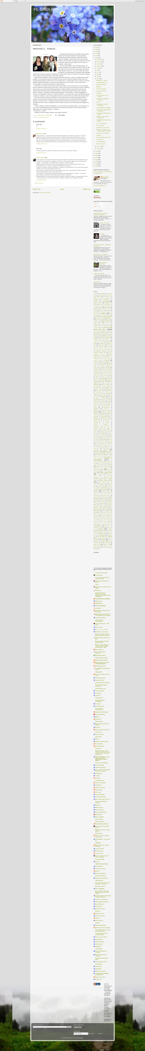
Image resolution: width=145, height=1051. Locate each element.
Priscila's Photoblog (100, 873)
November (99, 61)
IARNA (109, 415)
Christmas (96, 334)
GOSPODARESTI (106, 407)
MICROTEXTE (97, 446)
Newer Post (37, 189)
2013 (96, 155)
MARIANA (104, 439)
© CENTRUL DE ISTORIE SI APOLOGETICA (102, 974)
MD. (97, 443)
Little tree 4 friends (100, 787)
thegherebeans (99, 939)
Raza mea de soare (100, 886)
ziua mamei (97, 547)
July (98, 70)
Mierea (102, 446)
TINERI (104, 527)
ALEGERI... (99, 135)
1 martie (95, 293)
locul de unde (98, 789)
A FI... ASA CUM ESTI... (102, 123)
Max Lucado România (100, 812)
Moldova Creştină (99, 821)
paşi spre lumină (99, 848)
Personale (106, 467)
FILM (104, 398)
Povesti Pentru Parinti (105, 480)
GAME (109, 402)
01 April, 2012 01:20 (41, 152)
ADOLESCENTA (102, 295)
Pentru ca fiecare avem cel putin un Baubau (102, 856)
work (103, 545)
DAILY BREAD (106, 367)
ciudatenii (96, 339)
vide (111, 538)
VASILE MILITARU (100, 538)
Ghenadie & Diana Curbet (101, 741)
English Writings (108, 390)
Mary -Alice (102, 440)
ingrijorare (108, 421)
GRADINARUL (106, 408)
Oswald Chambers (101, 463)
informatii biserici (98, 421)
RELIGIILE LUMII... (105, 495)
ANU (95, 307)
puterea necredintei (104, 223)
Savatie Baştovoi (99, 904)
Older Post (86, 189)
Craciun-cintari (97, 361)
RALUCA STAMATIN (98, 492)
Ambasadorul (98, 601)
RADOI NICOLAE (106, 491)
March (98, 78)
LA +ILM (97, 775)
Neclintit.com (98, 833)
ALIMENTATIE (106, 299)
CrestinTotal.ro (99, 697)
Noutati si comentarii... (103, 459)
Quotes (96, 491)
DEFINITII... (96, 378)
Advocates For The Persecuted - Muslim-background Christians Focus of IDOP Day (103, 594)
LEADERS (100, 436)
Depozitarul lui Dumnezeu (101, 712)
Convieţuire (98, 693)
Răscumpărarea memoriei (101, 901)
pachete (109, 463)
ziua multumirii (105, 547)
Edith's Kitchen (99, 721)
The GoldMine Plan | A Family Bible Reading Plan (102, 930)
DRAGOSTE (107, 387)
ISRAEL (108, 430)
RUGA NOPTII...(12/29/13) (104, 263)
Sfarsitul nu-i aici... (100, 913)
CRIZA (95, 364)
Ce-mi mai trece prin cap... (43, 117)
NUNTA (100, 461)
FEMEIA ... (98, 398)
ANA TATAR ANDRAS (100, 605)
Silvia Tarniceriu (104, 515)
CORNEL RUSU (97, 358)
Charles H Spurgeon (108, 331)
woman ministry (97, 545)
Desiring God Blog (100, 714)
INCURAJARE (97, 419)
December (99, 59)
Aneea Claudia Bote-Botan (104, 305)
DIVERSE (96, 384)
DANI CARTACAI (108, 369)
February (99, 146)
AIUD (110, 296)
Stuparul (95, 524)
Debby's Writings (106, 377)
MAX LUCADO (103, 442)
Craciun (106, 360)
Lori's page (98, 792)
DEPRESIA (102, 378)
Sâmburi (97, 922)
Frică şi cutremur (99, 734)
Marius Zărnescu (99, 809)
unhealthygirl (98, 948)
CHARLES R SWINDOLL (100, 332)
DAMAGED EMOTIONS (98, 369)
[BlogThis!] (60, 115)
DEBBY (97, 377)
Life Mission (98, 785)
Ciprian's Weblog (99, 690)
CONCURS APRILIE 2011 (104, 346)
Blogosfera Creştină (100, 655)
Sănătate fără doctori (100, 925)
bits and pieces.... (99, 649)
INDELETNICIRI (106, 419)
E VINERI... (99, 93)
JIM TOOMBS (102, 433)
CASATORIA (103, 325)
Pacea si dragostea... (101, 143)
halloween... (96, 410)
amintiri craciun (98, 302)
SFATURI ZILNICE (107, 513)
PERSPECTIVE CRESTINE (101, 864)
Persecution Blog (99, 859)
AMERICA (96, 301)
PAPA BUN (97, 842)
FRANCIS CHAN (97, 402)
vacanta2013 (101, 535)
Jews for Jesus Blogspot (101, 762)
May (98, 74)
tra (94, 529)
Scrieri (104, 510)
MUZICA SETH (108, 451)
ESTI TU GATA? (100, 125)
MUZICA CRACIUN (98, 451)
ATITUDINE (96, 310)
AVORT (109, 310)
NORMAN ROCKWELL (106, 453)
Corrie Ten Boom (106, 358)
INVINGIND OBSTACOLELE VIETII (102, 427)
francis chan (98, 732)
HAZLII (96, 412)
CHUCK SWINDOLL (104, 334)
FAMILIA (95, 395)
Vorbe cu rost (97, 544)
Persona (97, 861)
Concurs (107, 340)
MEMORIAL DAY (103, 443)
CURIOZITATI (102, 366)
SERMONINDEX (102, 512)
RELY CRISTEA (97, 497)
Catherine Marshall (98, 327)
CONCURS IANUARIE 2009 (103, 351)
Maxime (110, 442)
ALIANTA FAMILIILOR (105, 298)
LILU (105, 436)
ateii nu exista (98, 627)
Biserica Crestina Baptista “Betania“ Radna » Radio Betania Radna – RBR (102, 646)
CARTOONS (103, 324)
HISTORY (108, 413)
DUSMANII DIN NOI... (101, 84)
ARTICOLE (96, 308)
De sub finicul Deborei (107, 375)
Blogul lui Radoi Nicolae (101, 660)
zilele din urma (109, 545)
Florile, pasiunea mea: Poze (102, 729)
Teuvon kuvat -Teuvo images (102, 927)
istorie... (95, 431)
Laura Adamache (99, 780)
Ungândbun (98, 946)
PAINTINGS (104, 464)
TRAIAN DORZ (102, 530)
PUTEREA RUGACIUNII (102, 489)
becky (95, 311)
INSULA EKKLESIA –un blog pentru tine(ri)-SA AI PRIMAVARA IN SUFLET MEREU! (102, 758)
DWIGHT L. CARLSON (99, 389)
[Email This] (58, 115)
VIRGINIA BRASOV (105, 541)
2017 (96, 55)
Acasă (96, 584)
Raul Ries (103, 494)
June (98, 72)
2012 (96, 157)
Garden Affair (96, 404)
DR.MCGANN (98, 387)
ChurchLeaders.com (100, 688)
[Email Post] (55, 115)
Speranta (97, 918)
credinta (102, 363)
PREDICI (102, 485)
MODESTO (101, 448)
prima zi (97, 871)
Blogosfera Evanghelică (101, 657)
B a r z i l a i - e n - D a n (101, 629)
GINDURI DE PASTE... (101, 91)
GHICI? (109, 404)
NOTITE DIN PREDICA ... (103, 454)
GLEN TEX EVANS (106, 405)
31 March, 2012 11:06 (41, 143)
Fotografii (109, 401)
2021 (96, 47)
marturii (96, 440)
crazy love (104, 361)
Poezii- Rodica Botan (106, 472)
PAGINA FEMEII (97, 464)
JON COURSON (101, 434)
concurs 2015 (102, 345)
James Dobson (105, 431)
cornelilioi (97, 695)
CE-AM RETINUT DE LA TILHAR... (102, 96)
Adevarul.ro (98, 590)
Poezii (101, 469)
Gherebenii (103, 404)
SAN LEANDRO (98, 509)
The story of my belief (100, 937)
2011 (96, 159)
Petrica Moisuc (99, 866)
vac (96, 533)
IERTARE (96, 416)
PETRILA (95, 469)
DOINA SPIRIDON (106, 384)
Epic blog (97, 727)
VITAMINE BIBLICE (98, 542)
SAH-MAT (102, 233)
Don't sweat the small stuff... (100, 386)
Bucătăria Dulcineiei (100, 666)
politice (102, 474)
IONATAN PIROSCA (98, 428)
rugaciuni (101, 503)
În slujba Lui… (99, 979)
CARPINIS (96, 324)
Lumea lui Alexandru (100, 796)
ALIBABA (96, 299)
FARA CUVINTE (104, 395)
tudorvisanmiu (99, 944)
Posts (96, 203)
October (99, 63)
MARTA (110, 439)
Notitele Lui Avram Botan (99, 456)
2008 (96, 166)
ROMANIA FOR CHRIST (100, 501)
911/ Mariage (109, 293)
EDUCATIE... (109, 389)
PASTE (110, 464)
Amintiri (106, 301)
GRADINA (96, 408)
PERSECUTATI (97, 467)
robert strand (103, 500)
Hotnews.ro (98, 748)
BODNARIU (98, 318)
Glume (95, 407)
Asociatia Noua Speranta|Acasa (99, 620)
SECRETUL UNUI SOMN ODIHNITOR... (102, 117)
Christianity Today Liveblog (102, 682)
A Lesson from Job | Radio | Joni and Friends (102, 578)
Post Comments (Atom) (45, 192)
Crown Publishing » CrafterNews (100, 701)
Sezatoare (97, 911)
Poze (95, 483)
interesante (107, 422)
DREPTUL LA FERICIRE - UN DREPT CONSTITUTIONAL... (104, 130)
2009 (96, 163)
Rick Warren (105, 498)
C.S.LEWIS (96, 321)
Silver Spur (96, 515)
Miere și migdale (99, 816)
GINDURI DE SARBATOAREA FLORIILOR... (103, 110)
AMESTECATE (98, 603)
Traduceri (100, 529)
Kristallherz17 (98, 773)
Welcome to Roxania (100, 971)
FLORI (108, 399)
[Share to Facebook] (62, 115)
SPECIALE (110, 518)
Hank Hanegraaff (99, 746)
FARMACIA (103, 396)
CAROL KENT (98, 672)
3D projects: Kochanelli (101, 572)
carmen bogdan (40, 157)
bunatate (109, 319)
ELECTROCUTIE (99, 390)
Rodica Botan (39, 133)
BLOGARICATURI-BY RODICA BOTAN (103, 316)
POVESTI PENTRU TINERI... (103, 481)
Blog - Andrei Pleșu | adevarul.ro (100, 652)
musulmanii (96, 450)
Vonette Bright (107, 542)
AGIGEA (105, 296)
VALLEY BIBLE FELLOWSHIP (105, 536)
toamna (109, 527)
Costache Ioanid (97, 360)
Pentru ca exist (99, 853)
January (99, 148)
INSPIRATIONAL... (97, 422)
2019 (96, 51)
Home (62, 189)
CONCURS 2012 (103, 343)
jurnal (107, 434)
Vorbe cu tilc (106, 544)
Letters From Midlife (100, 782)
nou (107, 456)
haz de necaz (107, 410)
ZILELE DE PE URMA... (99, 273)
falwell (109, 393)
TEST (109, 524)
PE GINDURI (45, 9)
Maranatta (97, 805)
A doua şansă (98, 575)
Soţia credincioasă (100, 915)
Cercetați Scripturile (100, 677)
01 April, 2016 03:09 (41, 180)
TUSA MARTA (97, 532)
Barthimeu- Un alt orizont (101, 631)
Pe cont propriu (99, 851)
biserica (109, 315)
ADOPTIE (110, 295)
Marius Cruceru (99, 807)
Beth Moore (96, 313)
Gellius (97, 739)
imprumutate (104, 416)
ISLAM (102, 430)
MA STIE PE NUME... (101, 89)
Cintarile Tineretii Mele (104, 337)
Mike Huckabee (99, 819)
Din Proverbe (107, 383)
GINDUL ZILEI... (97, 405)
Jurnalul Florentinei (100, 767)
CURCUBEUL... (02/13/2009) (101, 254)
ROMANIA (110, 500)
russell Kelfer (103, 504)
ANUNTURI (107, 307)
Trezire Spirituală (99, 941)
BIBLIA (104, 313)
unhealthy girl (105, 532)
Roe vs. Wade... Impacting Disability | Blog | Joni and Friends (102, 892)
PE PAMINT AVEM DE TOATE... (103, 137)
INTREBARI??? (97, 425)
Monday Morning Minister (101, 823)
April (98, 76)
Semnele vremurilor (100, 908)
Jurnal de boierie (99, 765)
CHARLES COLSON (98, 331)
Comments (98, 206)
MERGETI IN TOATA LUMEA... (103, 445)
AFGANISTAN (98, 296)
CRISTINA (108, 363)
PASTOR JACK (99, 466)
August (98, 68)
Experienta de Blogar (98, 393)
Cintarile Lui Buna (98, 335)
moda (95, 448)
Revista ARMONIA (99, 888)
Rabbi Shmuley (99, 880)
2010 (96, 161)
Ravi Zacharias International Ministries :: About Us (102, 883)
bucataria (103, 319)
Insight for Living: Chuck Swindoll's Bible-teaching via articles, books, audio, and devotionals (102, 752)
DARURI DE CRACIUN (106, 370)
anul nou (99, 307)
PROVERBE (104, 488)
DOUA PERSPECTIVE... (102, 82)
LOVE (104, 437)
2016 (96, 57)
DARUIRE (97, 370)
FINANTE (103, 399)
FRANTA (104, 402)
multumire (108, 448)
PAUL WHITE (107, 466)
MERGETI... (99, 86)
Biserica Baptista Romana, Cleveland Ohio (102, 642)
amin (101, 301)
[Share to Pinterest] (64, 115)
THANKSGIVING (98, 526)
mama (99, 439)
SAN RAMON (107, 509)
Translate (100, 1033)
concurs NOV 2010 (98, 342)
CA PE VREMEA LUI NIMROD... (103, 107)
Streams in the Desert (104, 521)
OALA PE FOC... (100, 139)
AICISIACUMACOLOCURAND (102, 598)
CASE (108, 325)
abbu (96, 295)
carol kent (107, 322)
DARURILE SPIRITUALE (99, 372)
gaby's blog (98, 736)
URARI (110, 532)
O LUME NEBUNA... (101, 141)
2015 (96, 151)
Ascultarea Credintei (100, 617)
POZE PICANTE (103, 483)
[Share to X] (61, 115)
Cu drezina (98, 703)
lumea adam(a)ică (99, 794)
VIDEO (96, 539)
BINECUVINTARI (102, 315)
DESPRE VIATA (103, 381)
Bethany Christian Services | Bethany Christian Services (102, 635)
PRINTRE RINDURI (108, 486)
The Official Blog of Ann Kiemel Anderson (101, 934)
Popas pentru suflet (100, 868)
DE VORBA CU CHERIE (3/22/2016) (102, 105)
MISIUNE (109, 446)
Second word (98, 906)
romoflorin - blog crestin (101, 899)
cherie (109, 332)
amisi (100, 304)
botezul (97, 319)
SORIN (95, 518)
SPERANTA (97, 519)
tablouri (104, 524)
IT (99, 431)
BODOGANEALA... (107, 318)
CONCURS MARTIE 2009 (100, 352)
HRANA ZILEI (103, 415)
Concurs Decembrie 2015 (106, 349)
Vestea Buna (98, 966)
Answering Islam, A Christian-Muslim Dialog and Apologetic (103, 614)
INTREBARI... (107, 425)
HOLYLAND (96, 415)
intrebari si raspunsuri (101, 424)
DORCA (110, 386)
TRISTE (109, 530)
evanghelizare (99, 392)
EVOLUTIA (107, 392)
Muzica (105, 450)
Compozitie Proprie (98, 340)
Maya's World (98, 814)
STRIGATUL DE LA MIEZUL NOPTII (102, 522)
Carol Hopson (97, 322)
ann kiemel (98, 608)
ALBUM (95, 298)
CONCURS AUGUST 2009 (100, 348)
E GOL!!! (98, 102)
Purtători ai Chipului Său (101, 878)
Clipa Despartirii (97, 282)
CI (110, 334)
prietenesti (100, 486)
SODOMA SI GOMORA (106, 516)
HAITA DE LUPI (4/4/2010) (102, 133)
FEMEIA (110, 396)
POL (97, 474)
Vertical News (98, 964)
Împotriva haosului (100, 977)
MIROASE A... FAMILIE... (102, 80)
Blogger (81, 1037)
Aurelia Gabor (103, 310)
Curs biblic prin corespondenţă (99, 709)
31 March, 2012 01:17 (41, 128)
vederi (107, 538)
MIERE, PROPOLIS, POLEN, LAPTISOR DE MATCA (100, 214)
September (99, 66)
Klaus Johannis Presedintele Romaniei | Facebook (102, 770)
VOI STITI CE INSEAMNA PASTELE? (102, 99)
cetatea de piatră (99, 680)
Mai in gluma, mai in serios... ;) (103, 799)
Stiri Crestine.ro (99, 920)
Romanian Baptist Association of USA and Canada (103, 896)
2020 (96, 49)
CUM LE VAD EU (102, 364)
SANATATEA (97, 510)
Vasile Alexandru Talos (101, 961)
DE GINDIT (97, 373)
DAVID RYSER (109, 372)
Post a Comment (39, 183)
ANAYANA (105, 304)
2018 (96, 53)
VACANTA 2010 (102, 533)
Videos (103, 539)
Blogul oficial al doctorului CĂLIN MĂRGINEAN (102, 663)
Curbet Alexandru (99, 706)
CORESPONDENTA (106, 357)
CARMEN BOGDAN (105, 321)
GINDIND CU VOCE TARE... (103, 127)
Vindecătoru (98, 968)
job (107, 433)
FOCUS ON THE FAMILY (99, 401)
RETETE (104, 497)
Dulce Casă (98, 719)
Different (97, 716)
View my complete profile (100, 185)
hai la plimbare (99, 743)
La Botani (97, 778)
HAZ (101, 410)
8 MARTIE (102, 293)
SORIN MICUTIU (102, 518)
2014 (96, 153)
